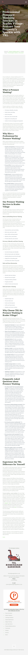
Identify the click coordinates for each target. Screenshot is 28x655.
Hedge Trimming (8, 622)
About (6, 634)
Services (7, 632)
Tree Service (7, 628)
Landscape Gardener (9, 617)
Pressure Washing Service (10, 626)
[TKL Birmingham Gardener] (3, 2)
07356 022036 (14, 580)
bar (9, 503)
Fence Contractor (8, 613)
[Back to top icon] (14, 646)
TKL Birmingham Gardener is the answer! (16, 53)
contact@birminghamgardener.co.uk (14, 584)
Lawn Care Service (8, 624)
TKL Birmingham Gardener (14, 548)
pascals (6, 503)
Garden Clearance (8, 615)
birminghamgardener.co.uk (14, 573)
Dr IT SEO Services (20, 649)
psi (15, 507)
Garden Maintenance (9, 619)
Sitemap (7, 630)
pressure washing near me (14, 51)
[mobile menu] (26, 2)
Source (4, 537)
